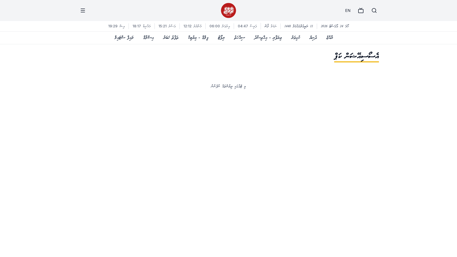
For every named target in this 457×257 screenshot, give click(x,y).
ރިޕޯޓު (221, 37)
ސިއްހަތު (239, 37)
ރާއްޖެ (329, 37)
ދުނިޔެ (313, 37)
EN (347, 10)
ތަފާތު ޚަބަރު (171, 37)
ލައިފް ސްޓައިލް (124, 37)
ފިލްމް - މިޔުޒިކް (198, 37)
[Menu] (83, 10)
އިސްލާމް (148, 37)
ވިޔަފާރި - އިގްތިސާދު (268, 37)
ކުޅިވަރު (295, 37)
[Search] (374, 10)
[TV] (361, 10)
